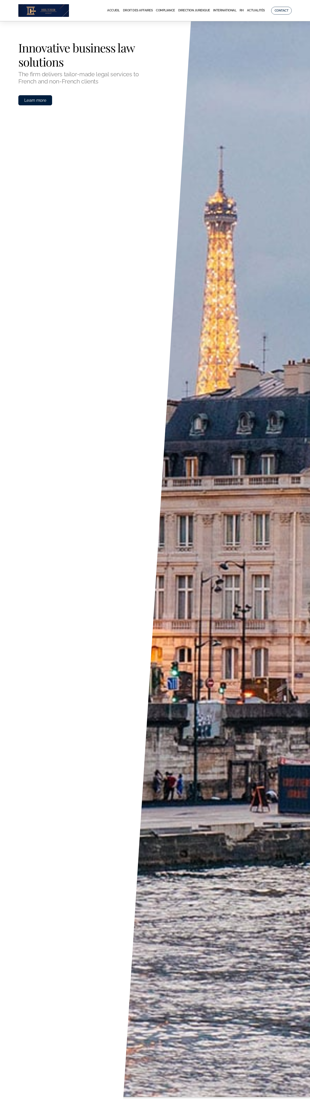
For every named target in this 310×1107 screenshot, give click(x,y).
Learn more (35, 100)
